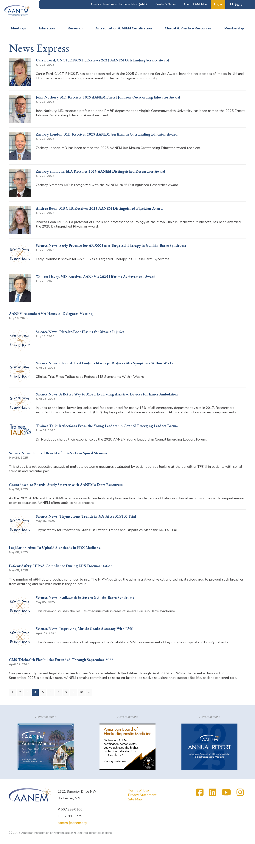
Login (218, 4)
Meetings (18, 28)
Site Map (135, 799)
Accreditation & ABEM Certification (123, 28)
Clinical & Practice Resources (188, 28)
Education (47, 28)
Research (75, 28)
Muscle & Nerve (165, 4)
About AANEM (193, 4)
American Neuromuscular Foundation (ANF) (118, 4)
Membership (234, 28)
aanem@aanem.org (72, 823)
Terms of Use (138, 790)
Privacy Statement (142, 795)
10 (81, 692)
